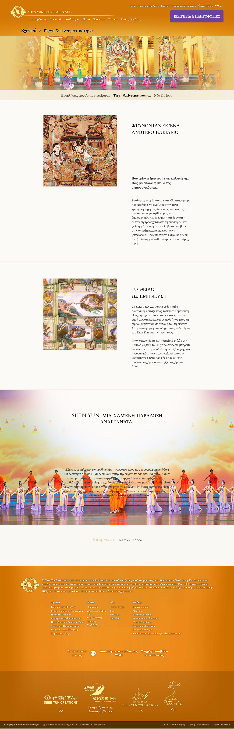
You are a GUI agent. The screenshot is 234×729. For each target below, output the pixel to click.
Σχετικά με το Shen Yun (96, 612)
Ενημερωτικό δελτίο (148, 6)
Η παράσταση (39, 19)
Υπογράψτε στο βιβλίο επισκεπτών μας (154, 653)
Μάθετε (165, 6)
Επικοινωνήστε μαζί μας (183, 6)
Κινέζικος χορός (141, 607)
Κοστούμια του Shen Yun (145, 618)
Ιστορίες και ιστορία (142, 629)
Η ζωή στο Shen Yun (61, 614)
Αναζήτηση (207, 6)
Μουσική (137, 610)
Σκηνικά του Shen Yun (144, 626)
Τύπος (133, 6)
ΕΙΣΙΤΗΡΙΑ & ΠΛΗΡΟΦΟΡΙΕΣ (197, 16)
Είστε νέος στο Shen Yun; (63, 607)
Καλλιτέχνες (72, 19)
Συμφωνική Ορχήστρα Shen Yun (67, 610)
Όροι (190, 725)
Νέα (112, 602)
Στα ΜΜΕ (92, 625)
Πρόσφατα (99, 19)
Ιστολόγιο (115, 614)
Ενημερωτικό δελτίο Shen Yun (66, 618)
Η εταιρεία (56, 19)
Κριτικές (113, 19)
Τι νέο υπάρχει (117, 607)
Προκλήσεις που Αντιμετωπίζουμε (85, 95)
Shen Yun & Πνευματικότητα (65, 626)
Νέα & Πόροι (163, 95)
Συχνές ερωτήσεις (131, 19)
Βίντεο (86, 19)
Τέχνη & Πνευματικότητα (132, 95)
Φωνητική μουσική (142, 614)
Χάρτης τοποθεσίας (221, 725)
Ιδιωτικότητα (203, 725)
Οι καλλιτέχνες (94, 617)
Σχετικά (29, 30)
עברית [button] (218, 6)
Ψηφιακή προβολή (142, 622)
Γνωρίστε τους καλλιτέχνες (64, 629)
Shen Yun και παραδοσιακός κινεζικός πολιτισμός (157, 633)
